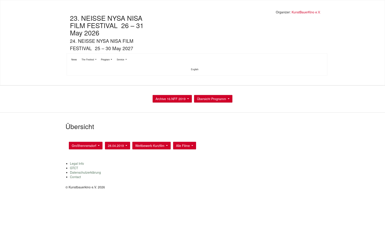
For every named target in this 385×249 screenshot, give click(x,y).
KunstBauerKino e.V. (306, 12)
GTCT (74, 168)
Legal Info (77, 163)
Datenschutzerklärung (85, 172)
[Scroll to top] (376, 240)
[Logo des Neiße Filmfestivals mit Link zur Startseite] (193, 12)
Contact (75, 177)
